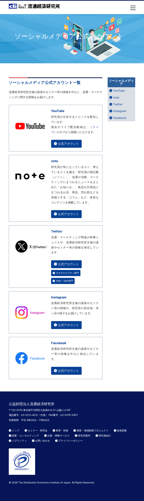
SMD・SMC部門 (64, 280)
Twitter (56, 231)
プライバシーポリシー (70, 440)
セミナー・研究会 (37, 430)
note (54, 161)
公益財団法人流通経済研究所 (34, 6)
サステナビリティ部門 (67, 273)
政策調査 (122, 430)
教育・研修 (62, 430)
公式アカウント (68, 143)
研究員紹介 (105, 435)
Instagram (58, 297)
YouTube (57, 111)
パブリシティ (19, 440)
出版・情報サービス (58, 435)
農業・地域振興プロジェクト (93, 430)
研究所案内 (84, 435)
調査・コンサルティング (25, 435)
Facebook (58, 343)
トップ (15, 430)
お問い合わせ (42, 440)
